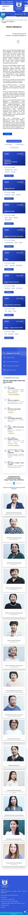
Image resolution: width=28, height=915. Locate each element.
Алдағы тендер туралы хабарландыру (9, 901)
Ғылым (4, 12)
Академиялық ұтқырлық (12, 365)
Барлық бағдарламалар (14, 141)
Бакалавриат (9, 144)
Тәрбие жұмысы (10, 357)
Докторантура (14, 147)
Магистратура (20, 144)
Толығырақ (7, 133)
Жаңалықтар (4, 897)
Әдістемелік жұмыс (11, 370)
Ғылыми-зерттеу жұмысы (12, 361)
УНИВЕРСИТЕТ (5, 6)
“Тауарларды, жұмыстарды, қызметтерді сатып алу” (13, 903)
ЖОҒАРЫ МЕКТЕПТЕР (20, 16)
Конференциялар (5, 905)
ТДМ (3, 19)
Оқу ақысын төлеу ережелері (7, 899)
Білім (3, 9)
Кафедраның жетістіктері (12, 353)
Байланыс (3, 907)
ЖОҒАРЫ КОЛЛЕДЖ (25, 16)
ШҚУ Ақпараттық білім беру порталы (9, 895)
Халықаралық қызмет (6, 16)
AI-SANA (4, 22)
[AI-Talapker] (25, 912)
